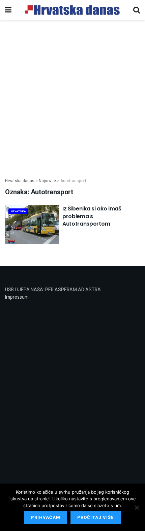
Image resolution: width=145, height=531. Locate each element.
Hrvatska (18, 211)
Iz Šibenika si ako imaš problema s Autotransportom (91, 216)
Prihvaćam (45, 517)
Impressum (17, 297)
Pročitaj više (95, 517)
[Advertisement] (72, 95)
